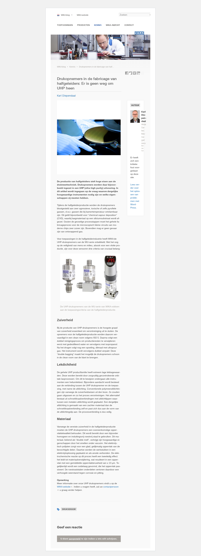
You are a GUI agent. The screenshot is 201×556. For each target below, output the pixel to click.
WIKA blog (65, 15)
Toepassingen (65, 25)
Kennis (97, 25)
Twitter (130, 73)
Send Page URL (142, 73)
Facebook (126, 73)
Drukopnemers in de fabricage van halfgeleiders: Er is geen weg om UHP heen (112, 67)
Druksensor (69, 509)
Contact (129, 25)
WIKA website (82, 15)
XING (134, 73)
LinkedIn (138, 73)
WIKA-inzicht (113, 25)
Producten (83, 25)
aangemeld (75, 538)
